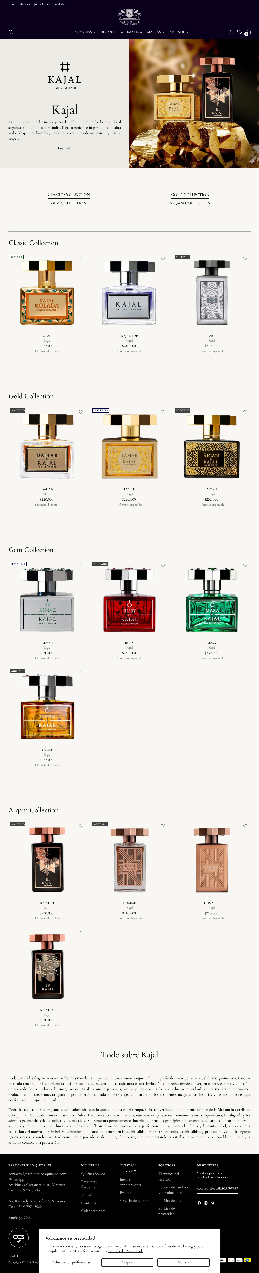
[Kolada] (47, 291)
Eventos (126, 1192)
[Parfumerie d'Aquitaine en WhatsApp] (212, 1204)
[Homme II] (212, 859)
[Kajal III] (47, 859)
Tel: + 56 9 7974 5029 (25, 1206)
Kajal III (47, 903)
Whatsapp (16, 1179)
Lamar (129, 489)
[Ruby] (129, 599)
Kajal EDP (129, 336)
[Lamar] (129, 445)
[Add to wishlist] (80, 258)
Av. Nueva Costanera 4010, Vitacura (36, 1184)
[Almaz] (47, 599)
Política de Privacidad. (125, 1251)
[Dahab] (47, 445)
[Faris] (212, 291)
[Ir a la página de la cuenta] (231, 32)
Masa (211, 643)
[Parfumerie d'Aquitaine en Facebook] (199, 1204)
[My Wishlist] (240, 32)
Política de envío (171, 1200)
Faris (211, 336)
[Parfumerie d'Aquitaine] (129, 17)
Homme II (212, 903)
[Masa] (212, 599)
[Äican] (212, 445)
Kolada (47, 336)
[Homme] (129, 859)
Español (13, 1256)
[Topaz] (47, 705)
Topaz (47, 750)
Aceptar (127, 1262)
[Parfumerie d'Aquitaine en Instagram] (206, 1204)
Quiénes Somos (93, 1173)
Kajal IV (47, 1010)
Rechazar (184, 1262)
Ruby (129, 643)
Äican (212, 489)
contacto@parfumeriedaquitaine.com (37, 1173)
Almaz (47, 643)
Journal (86, 1195)
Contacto (88, 1203)
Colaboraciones (93, 1210)
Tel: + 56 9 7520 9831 (25, 1190)
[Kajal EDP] (129, 291)
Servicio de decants (134, 1200)
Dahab (47, 489)
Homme (129, 903)
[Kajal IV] (47, 966)
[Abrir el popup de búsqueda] (11, 32)
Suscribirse (227, 1188)
